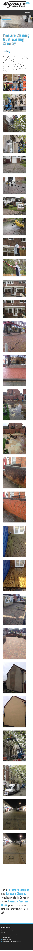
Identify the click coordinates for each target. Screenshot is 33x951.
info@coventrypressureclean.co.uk (12, 941)
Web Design (15, 949)
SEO (24, 949)
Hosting (20, 949)
